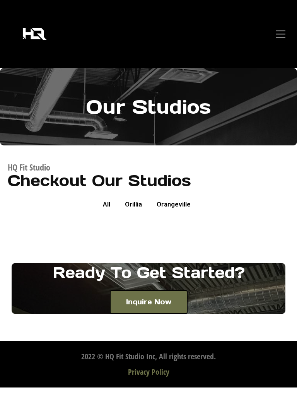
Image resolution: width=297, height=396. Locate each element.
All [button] (106, 204)
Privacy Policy (148, 372)
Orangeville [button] (174, 204)
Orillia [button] (133, 204)
